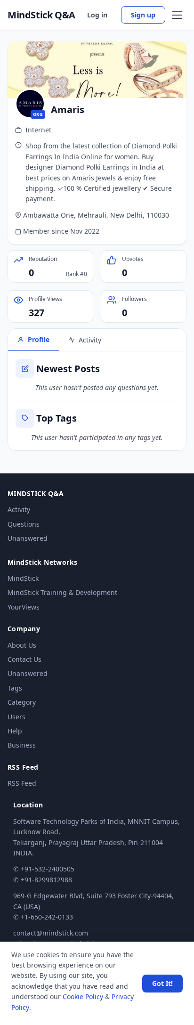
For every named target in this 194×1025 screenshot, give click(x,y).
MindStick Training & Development (62, 592)
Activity (19, 509)
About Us (22, 645)
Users (16, 716)
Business (22, 744)
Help (15, 730)
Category (22, 702)
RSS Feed (22, 783)
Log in (97, 14)
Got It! (162, 983)
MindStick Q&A (41, 15)
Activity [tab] (90, 339)
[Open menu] (177, 15)
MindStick (23, 578)
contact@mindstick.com (50, 932)
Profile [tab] (38, 339)
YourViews (24, 606)
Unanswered (28, 538)
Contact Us (24, 659)
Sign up (143, 14)
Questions (24, 524)
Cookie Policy (83, 996)
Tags (15, 687)
